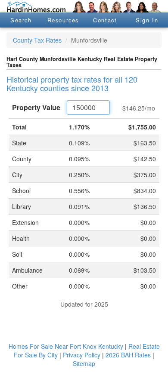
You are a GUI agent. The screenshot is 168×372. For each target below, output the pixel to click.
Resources (63, 20)
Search (21, 20)
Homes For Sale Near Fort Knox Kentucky (66, 346)
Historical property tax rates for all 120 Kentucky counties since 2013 (71, 83)
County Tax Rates (37, 40)
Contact (105, 20)
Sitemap (84, 363)
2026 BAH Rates (128, 354)
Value (36, 107)
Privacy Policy (81, 354)
